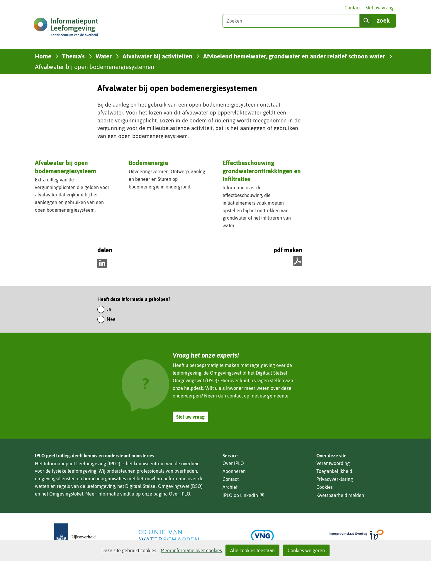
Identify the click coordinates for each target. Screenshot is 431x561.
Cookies (324, 487)
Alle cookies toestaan (252, 550)
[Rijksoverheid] (74, 536)
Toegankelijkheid (334, 471)
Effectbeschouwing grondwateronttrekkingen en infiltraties (262, 170)
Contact (353, 7)
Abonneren (234, 471)
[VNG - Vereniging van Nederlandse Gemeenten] (262, 536)
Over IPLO (179, 493)
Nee (111, 319)
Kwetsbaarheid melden (340, 495)
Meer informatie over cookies (191, 550)
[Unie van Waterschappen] (168, 536)
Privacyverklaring (334, 479)
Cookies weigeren (306, 550)
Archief (230, 487)
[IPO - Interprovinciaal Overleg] (356, 536)
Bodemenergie (148, 162)
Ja (109, 309)
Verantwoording (333, 463)
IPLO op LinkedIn (243, 495)
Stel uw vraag (379, 7)
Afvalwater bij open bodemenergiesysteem (65, 166)
